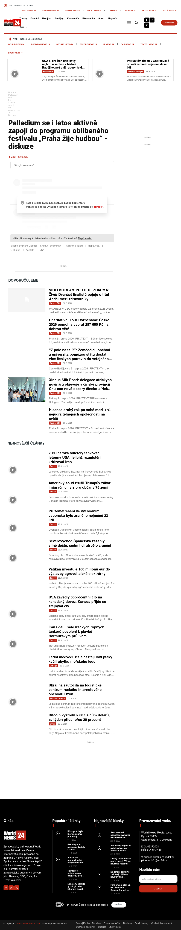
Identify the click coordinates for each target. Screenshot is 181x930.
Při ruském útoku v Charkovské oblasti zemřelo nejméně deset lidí (148, 64)
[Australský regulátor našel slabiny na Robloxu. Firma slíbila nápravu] (102, 848)
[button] (136, 22)
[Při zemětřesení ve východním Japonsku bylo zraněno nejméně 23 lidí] (26, 521)
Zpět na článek (19, 156)
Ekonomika (48, 71)
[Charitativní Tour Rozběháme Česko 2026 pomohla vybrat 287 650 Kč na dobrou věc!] (26, 330)
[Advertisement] (147, 173)
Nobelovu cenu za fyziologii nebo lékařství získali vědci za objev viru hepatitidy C (76, 889)
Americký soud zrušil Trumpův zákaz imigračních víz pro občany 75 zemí (80, 485)
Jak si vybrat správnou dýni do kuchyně (76, 847)
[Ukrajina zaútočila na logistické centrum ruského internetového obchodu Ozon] (26, 695)
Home (11, 92)
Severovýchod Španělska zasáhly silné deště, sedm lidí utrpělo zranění (80, 543)
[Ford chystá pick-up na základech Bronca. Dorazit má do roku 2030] (102, 887)
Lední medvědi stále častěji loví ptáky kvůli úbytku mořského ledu (80, 659)
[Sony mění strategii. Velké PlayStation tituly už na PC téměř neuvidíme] (60, 859)
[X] (146, 25)
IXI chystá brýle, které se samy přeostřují (76, 834)
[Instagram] (152, 20)
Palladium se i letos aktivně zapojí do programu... (14, 102)
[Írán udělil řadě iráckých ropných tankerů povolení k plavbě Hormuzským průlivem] (26, 637)
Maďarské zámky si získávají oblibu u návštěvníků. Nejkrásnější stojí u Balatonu (120, 877)
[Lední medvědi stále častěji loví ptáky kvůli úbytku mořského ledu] (26, 667)
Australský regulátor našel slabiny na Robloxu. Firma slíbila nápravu (120, 849)
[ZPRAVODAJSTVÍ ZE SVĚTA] (10, 22)
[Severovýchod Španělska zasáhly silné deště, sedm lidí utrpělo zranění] (26, 551)
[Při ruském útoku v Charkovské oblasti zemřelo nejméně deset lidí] (109, 69)
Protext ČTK (55, 303)
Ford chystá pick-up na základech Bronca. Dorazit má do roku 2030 (120, 888)
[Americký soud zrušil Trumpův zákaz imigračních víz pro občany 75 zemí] (26, 492)
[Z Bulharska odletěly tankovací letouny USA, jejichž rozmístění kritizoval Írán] (26, 463)
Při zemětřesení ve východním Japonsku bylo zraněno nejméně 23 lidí (78, 515)
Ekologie (53, 666)
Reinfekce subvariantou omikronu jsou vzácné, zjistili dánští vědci (75, 876)
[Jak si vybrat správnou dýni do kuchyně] (60, 846)
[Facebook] (146, 20)
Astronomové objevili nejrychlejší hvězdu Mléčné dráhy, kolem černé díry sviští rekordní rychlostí (120, 839)
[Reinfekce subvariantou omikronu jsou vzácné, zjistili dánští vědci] (60, 872)
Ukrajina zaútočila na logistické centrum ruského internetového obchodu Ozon (75, 689)
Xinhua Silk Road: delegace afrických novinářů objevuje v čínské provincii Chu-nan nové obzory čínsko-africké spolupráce (80, 386)
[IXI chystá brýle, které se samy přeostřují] (60, 833)
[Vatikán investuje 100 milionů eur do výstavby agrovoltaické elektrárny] (26, 579)
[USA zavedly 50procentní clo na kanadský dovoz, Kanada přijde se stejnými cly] (26, 607)
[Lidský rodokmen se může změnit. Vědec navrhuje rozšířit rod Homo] (102, 861)
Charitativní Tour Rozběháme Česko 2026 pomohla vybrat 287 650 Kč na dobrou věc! (79, 324)
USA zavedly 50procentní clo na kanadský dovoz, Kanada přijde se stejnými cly (77, 601)
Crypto (52, 724)
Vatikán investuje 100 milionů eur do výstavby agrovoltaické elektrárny (79, 571)
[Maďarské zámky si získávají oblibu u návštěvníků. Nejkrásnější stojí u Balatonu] (102, 874)
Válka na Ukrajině (135, 71)
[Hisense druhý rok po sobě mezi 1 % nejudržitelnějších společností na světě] (26, 419)
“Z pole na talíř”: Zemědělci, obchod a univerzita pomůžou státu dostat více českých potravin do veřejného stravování (79, 356)
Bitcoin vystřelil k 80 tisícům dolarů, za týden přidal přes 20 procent (79, 717)
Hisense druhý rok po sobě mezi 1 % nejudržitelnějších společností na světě (79, 414)
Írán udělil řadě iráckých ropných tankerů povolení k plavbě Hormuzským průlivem (76, 631)
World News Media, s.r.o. (28, 923)
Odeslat (158, 888)
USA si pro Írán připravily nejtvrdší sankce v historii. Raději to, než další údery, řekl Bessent (62, 66)
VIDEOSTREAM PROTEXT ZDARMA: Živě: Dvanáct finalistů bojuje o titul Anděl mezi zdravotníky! (79, 294)
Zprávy (53, 466)
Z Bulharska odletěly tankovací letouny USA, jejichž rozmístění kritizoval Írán (75, 457)
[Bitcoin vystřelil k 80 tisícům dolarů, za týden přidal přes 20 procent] (26, 725)
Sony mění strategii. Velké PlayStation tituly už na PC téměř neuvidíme (76, 862)
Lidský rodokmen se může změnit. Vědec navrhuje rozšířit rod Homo (120, 862)
